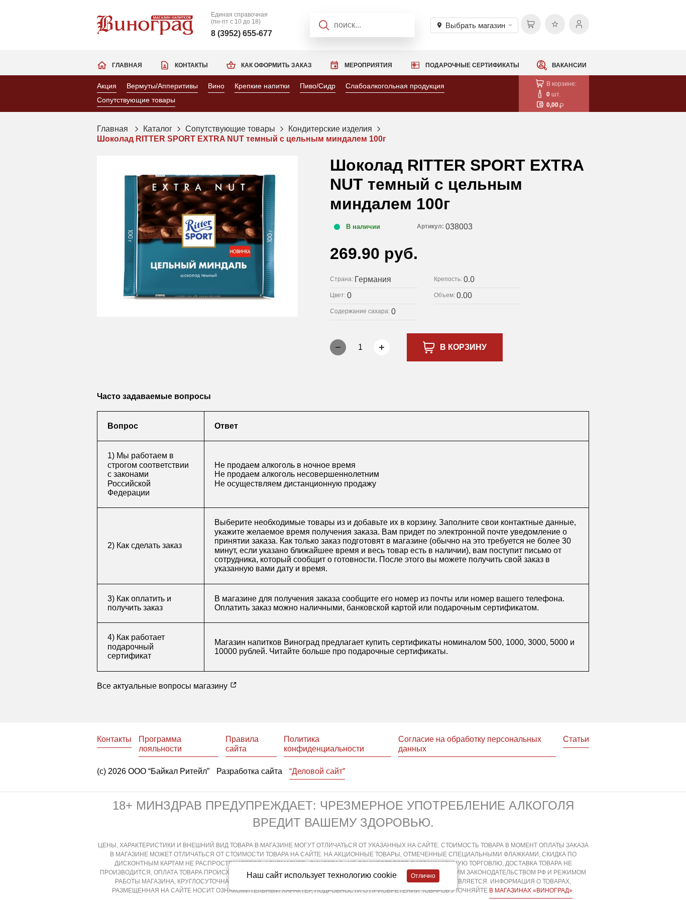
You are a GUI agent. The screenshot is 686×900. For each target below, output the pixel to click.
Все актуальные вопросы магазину (163, 686)
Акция (107, 86)
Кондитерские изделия (330, 128)
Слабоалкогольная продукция (395, 86)
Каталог (157, 128)
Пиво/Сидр (317, 86)
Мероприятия (368, 65)
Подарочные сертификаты (472, 65)
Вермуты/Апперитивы (162, 86)
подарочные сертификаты (397, 651)
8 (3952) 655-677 (241, 33)
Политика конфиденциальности (324, 743)
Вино (216, 86)
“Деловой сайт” (317, 771)
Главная (127, 65)
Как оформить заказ (276, 65)
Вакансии (569, 65)
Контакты (191, 65)
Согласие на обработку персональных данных (469, 743)
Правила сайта (242, 743)
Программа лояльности (160, 743)
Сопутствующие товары (136, 100)
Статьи (576, 739)
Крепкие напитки (262, 86)
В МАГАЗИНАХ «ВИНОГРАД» (531, 890)
